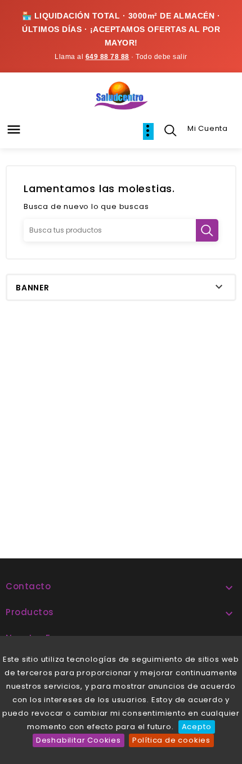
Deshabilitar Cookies (78, 740)
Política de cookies (171, 740)
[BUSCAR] (207, 230)
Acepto (197, 726)
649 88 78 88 (107, 57)
